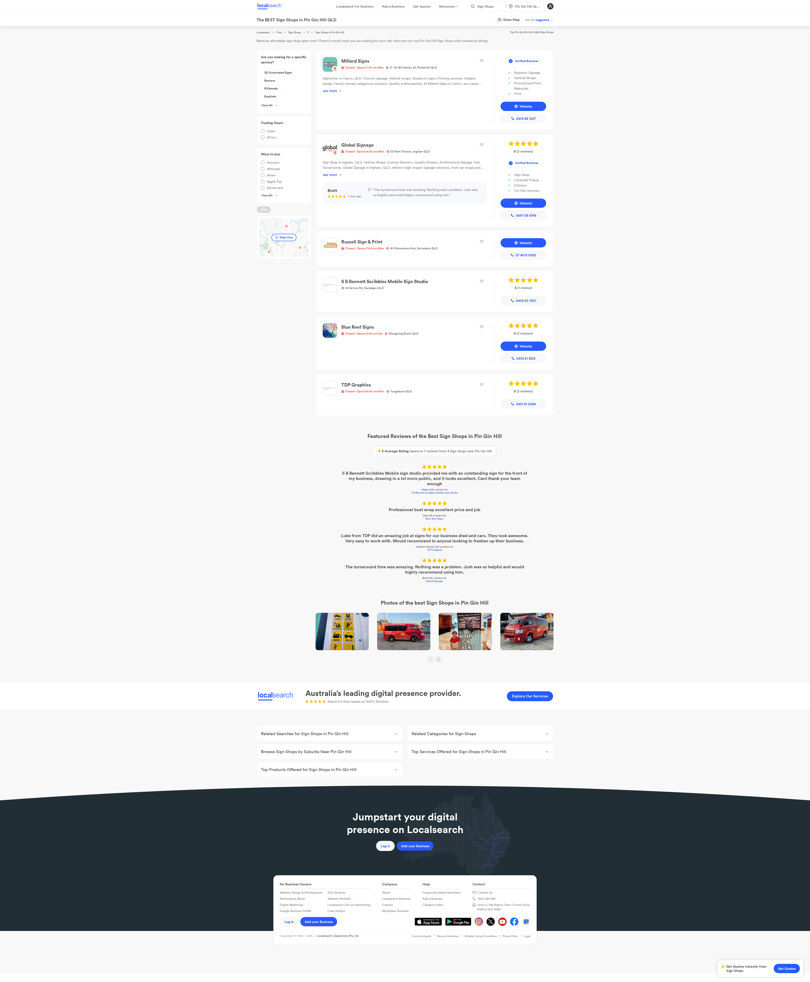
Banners (269, 80)
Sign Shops (294, 32)
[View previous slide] (430, 659)
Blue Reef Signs (434, 518)
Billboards (271, 88)
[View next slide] (438, 659)
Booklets (270, 96)
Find (279, 32)
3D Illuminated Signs (278, 72)
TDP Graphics (434, 549)
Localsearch (263, 32)
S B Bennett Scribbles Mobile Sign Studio (434, 492)
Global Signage (434, 581)
